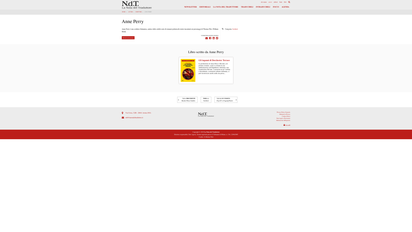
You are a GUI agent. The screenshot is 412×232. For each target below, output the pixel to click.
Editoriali (205, 6)
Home (124, 12)
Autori (270, 2)
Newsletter (190, 6)
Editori (276, 2)
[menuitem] (264, 2)
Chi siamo (264, 2)
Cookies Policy (286, 116)
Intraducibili (263, 6)
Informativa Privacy (284, 114)
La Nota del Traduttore (225, 6)
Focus (276, 6)
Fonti (280, 2)
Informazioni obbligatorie (283, 120)
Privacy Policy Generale (283, 112)
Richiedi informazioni (128, 38)
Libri (285, 2)
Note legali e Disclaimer (283, 118)
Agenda (285, 6)
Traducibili (247, 6)
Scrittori (139, 12)
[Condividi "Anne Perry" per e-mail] (206, 37)
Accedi (287, 125)
